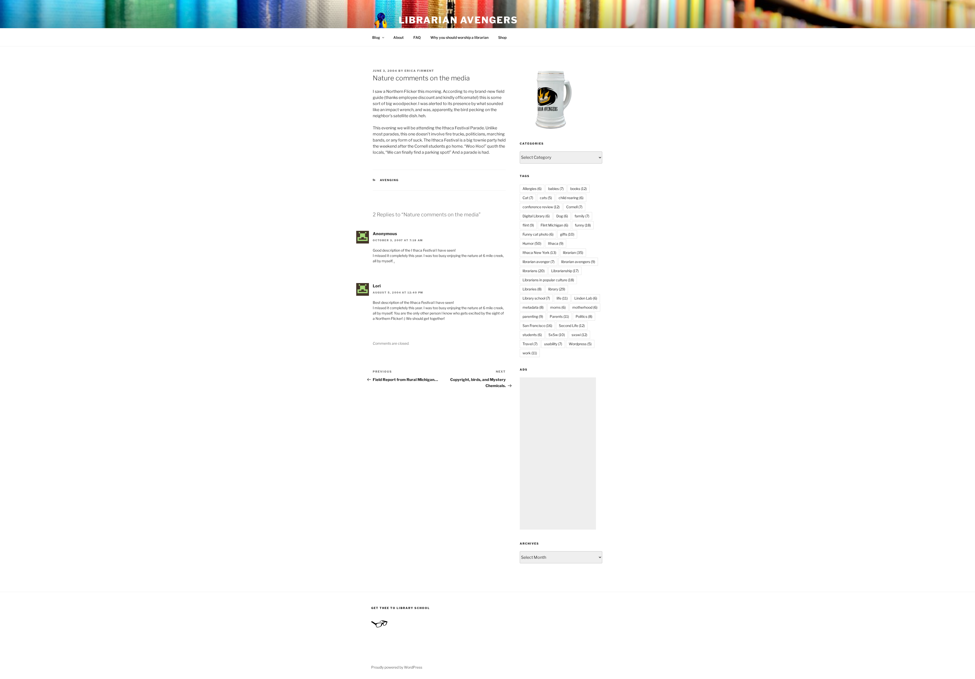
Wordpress (580, 344)
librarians (534, 271)
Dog (562, 216)
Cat (528, 198)
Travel (530, 344)
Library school (536, 298)
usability (553, 344)
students (532, 335)
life (562, 298)
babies (556, 188)
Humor (532, 243)
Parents (559, 316)
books (578, 188)
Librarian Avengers (458, 20)
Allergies (532, 188)
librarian (573, 252)
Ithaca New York (539, 252)
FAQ (417, 37)
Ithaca (555, 243)
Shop (502, 37)
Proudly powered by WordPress (396, 667)
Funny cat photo (538, 234)
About (398, 37)
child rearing (571, 198)
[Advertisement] (558, 453)
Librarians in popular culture (548, 280)
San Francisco (537, 325)
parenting (533, 316)
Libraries (532, 289)
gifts (567, 234)
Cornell (574, 207)
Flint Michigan (554, 225)
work (530, 353)
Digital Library (536, 216)
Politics (584, 316)
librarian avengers (578, 261)
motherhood (584, 307)
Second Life (572, 325)
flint (528, 225)
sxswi (579, 335)
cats (546, 198)
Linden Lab (585, 298)
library (556, 289)
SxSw (556, 335)
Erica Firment (419, 71)
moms (558, 307)
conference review (541, 207)
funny (583, 225)
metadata (533, 307)
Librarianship (565, 271)
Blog (376, 37)
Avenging (389, 180)
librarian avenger (539, 261)
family (582, 216)
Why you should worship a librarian (459, 37)
